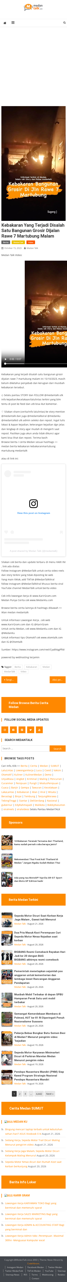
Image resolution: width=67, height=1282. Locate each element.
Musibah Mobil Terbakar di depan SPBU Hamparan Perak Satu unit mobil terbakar (38, 998)
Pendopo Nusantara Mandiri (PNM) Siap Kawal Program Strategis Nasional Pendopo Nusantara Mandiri (39, 1075)
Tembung (29, 796)
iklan (34, 792)
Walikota (40, 805)
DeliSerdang (37, 800)
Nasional (52, 800)
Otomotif (6, 774)
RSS (25, 1274)
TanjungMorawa (47, 796)
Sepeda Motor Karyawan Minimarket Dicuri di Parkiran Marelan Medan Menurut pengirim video (37, 1056)
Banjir (14, 787)
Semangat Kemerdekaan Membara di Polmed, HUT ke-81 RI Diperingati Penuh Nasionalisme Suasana (39, 1017)
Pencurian (56, 779)
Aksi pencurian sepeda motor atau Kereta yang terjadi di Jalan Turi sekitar (59, 679)
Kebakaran (31, 666)
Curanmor (7, 783)
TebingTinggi (8, 800)
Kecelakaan (50, 787)
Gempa (25, 787)
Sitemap (62, 1270)
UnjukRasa (7, 779)
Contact (35, 1278)
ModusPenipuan (49, 783)
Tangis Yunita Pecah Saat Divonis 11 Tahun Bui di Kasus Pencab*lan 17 (12, 679)
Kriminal (32, 779)
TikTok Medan (34, 1270)
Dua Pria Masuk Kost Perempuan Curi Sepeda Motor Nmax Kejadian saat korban (37, 936)
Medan (46, 666)
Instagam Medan (15, 1267)
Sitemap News (12, 1274)
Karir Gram (21, 1195)
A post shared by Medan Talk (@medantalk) (33, 551)
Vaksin (57, 770)
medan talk (32, 248)
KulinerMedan (33, 774)
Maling (43, 779)
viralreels (8, 809)
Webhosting (47, 1274)
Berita (5, 242)
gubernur (6, 805)
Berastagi (6, 796)
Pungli (33, 783)
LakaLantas (7, 792)
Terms (35, 1274)
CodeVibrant (33, 1263)
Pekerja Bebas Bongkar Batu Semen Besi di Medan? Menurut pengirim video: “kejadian (39, 1037)
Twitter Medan (55, 1267)
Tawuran (37, 787)
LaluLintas (7, 770)
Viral (42, 792)
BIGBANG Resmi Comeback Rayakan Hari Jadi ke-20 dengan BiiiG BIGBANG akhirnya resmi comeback (39, 955)
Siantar (23, 800)
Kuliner (18, 774)
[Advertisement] (33, 70)
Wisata (52, 792)
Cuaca (4, 787)
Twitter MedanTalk (14, 1270)
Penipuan (21, 783)
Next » (49, 1093)
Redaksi (61, 1274)
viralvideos (23, 809)
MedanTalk (18, 242)
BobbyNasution (56, 805)
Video (30, 242)
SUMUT (55, 765)
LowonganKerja (25, 770)
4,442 (39, 1093)
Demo (48, 774)
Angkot (20, 779)
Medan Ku (20, 1121)
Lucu (39, 770)
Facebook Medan (35, 1267)
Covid (47, 770)
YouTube (49, 1270)
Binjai (18, 796)
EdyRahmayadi (23, 805)
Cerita (33, 765)
